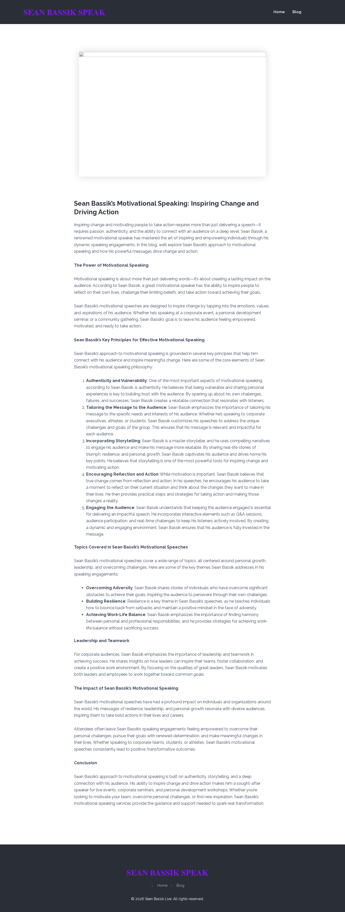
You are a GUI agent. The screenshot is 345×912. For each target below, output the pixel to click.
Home (279, 12)
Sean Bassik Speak (64, 12)
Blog (296, 12)
